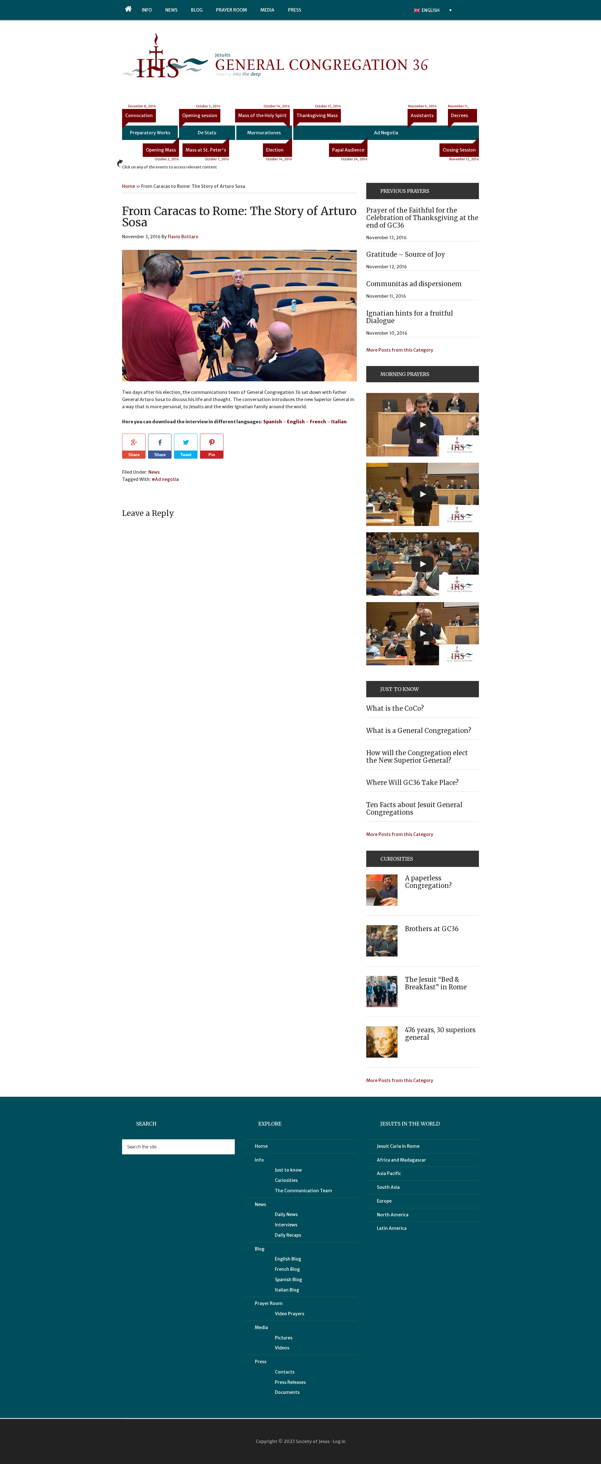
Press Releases (290, 1382)
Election (279, 152)
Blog (260, 1249)
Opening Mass (162, 152)
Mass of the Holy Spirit (264, 113)
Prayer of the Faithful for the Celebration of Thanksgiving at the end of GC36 (422, 217)
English (296, 422)
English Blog (288, 1259)
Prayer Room (269, 1303)
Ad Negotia (386, 133)
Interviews (286, 1225)
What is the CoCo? (395, 708)
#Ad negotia (165, 479)
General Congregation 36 (331, 57)
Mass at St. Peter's (207, 152)
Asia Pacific (389, 1173)
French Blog (287, 1269)
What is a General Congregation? (418, 731)
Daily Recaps (288, 1235)
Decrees (458, 113)
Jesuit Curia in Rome (398, 1146)
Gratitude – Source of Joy (405, 254)
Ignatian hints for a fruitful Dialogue (409, 317)
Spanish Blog (288, 1279)
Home (128, 186)
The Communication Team (303, 1190)
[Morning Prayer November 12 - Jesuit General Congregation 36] (422, 424)
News (154, 472)
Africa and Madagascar (401, 1160)
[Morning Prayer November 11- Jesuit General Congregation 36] (422, 494)
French (318, 422)
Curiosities (286, 1180)
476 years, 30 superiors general (440, 1033)
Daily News (286, 1214)
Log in (339, 1441)
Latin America (392, 1228)
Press (260, 1361)
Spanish (272, 422)
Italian (339, 422)
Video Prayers (289, 1314)
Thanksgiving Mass (318, 113)
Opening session (201, 113)
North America (392, 1215)
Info (259, 1160)
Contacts (285, 1372)
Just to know (288, 1170)
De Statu (207, 133)
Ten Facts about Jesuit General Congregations (414, 808)
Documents (287, 1392)
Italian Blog (287, 1290)
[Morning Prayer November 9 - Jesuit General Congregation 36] (422, 634)
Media (261, 1327)
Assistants (422, 113)
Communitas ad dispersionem (414, 284)
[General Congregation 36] (165, 76)
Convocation (140, 113)
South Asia (388, 1187)
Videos (282, 1348)
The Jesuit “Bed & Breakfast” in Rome (436, 983)
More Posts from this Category (399, 350)
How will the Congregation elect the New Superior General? (417, 756)
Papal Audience (349, 152)
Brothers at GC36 (432, 929)
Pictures (283, 1338)
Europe (384, 1201)
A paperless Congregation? (428, 881)
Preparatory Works (150, 133)
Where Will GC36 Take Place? (412, 782)
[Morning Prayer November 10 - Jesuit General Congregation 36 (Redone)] (422, 564)
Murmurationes (264, 133)
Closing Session (461, 152)
